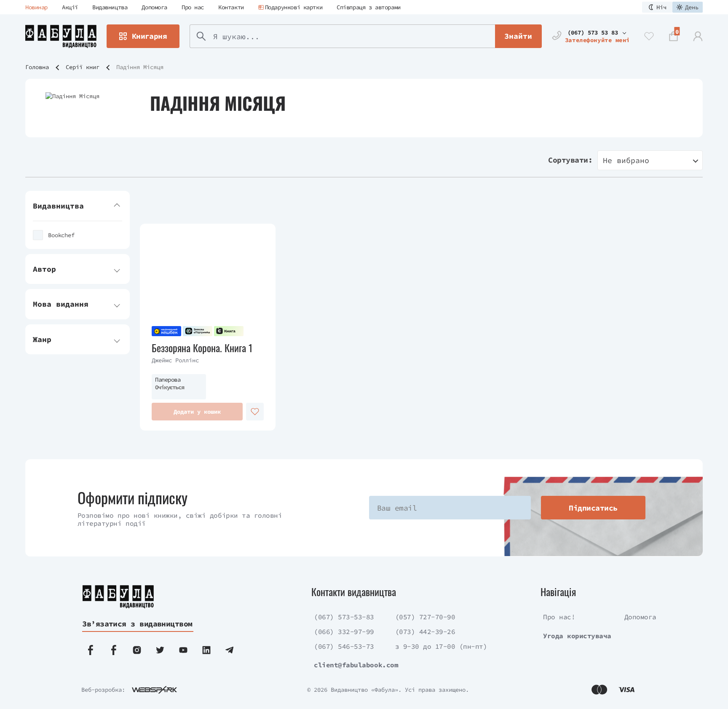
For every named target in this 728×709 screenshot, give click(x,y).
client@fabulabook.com (356, 665)
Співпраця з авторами (369, 7)
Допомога (154, 7)
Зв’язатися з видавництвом (137, 624)
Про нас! (559, 617)
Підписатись (593, 508)
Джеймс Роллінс (175, 360)
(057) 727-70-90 (425, 617)
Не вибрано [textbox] (626, 160)
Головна (37, 67)
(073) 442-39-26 (425, 631)
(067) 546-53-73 (344, 646)
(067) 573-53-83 (344, 617)
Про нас (193, 7)
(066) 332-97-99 (344, 631)
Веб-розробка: (103, 689)
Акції (70, 7)
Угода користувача (577, 635)
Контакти (231, 7)
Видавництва (109, 7)
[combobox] (650, 160)
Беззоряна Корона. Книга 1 (202, 347)
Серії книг (82, 67)
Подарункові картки (293, 7)
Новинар (36, 7)
